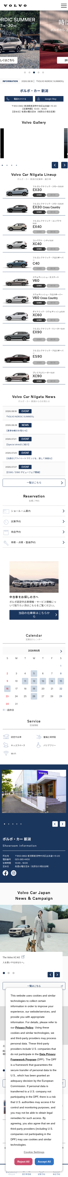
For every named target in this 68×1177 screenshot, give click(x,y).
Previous (55, 165)
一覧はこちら (34, 482)
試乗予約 (16, 521)
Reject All (23, 1161)
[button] (25, 72)
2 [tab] (7, 165)
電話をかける (20, 99)
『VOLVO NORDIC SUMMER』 (50, 81)
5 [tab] (21, 824)
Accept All (44, 1161)
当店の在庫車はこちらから (34, 614)
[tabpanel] (34, 143)
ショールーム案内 (21, 511)
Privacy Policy (24, 1027)
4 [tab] (16, 165)
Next (64, 165)
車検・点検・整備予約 (23, 542)
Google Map (50, 99)
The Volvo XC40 (11, 957)
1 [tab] (2, 165)
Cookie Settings (34, 1152)
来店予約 (16, 531)
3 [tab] (12, 165)
